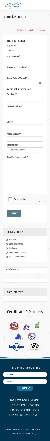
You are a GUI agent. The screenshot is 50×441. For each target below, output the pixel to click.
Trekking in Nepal (18, 405)
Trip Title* (12, 45)
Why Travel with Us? (17, 256)
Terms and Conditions (18, 252)
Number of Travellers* (17, 67)
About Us (12, 239)
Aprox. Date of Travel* (17, 78)
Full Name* (12, 94)
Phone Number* (14, 134)
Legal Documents (16, 244)
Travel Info (34, 405)
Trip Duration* (13, 56)
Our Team (13, 248)
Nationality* (12, 145)
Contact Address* (15, 106)
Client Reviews (16, 410)
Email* (10, 122)
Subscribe (25, 388)
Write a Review (32, 410)
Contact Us (36, 415)
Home (12, 400)
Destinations (23, 400)
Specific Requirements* (17, 157)
